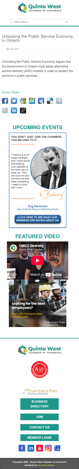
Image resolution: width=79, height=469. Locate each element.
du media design (46, 465)
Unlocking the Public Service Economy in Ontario (37, 38)
